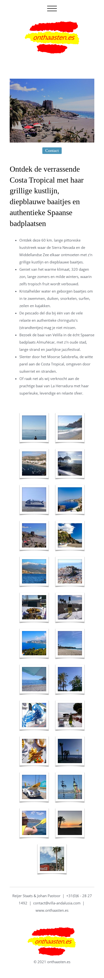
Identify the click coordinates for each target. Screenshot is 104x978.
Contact (52, 150)
